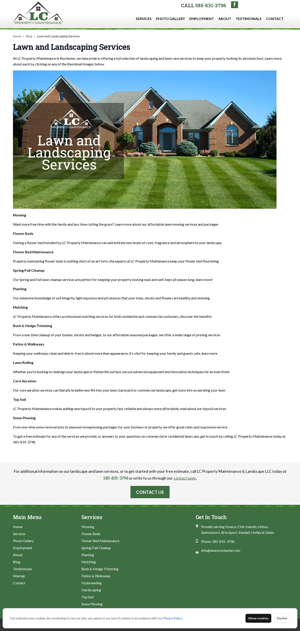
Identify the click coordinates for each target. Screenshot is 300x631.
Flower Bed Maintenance (100, 541)
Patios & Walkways (95, 576)
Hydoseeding (91, 583)
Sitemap (19, 576)
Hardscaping (91, 590)
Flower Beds (90, 534)
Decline (282, 618)
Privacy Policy (172, 618)
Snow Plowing (92, 604)
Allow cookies (258, 618)
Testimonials (249, 18)
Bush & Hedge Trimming (99, 569)
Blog (29, 36)
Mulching (88, 562)
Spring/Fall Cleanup (96, 548)
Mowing (87, 527)
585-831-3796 (210, 5)
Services (144, 18)
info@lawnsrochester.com (220, 550)
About (224, 18)
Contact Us (150, 492)
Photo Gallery (170, 18)
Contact (275, 18)
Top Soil (87, 597)
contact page (184, 478)
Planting (87, 555)
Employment (201, 18)
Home (17, 36)
